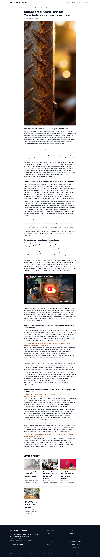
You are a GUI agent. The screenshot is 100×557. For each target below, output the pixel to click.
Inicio (68, 2)
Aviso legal (72, 538)
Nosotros (79, 2)
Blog (73, 2)
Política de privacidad (75, 541)
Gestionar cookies (74, 547)
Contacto (86, 2)
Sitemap (49, 544)
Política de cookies (75, 544)
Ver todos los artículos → (18, 544)
